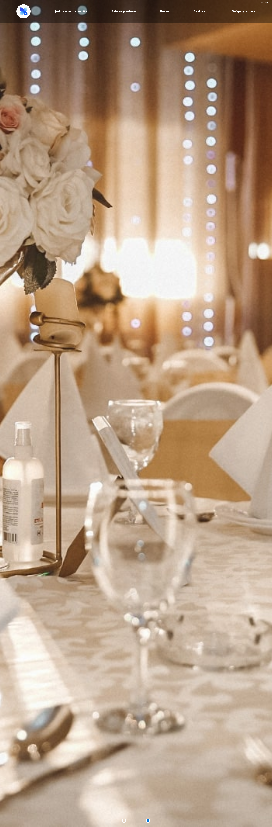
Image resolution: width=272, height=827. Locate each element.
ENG (267, 2)
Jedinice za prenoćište (71, 11)
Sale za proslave (124, 11)
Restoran (200, 11)
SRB (262, 2)
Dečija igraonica (244, 11)
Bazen (164, 11)
